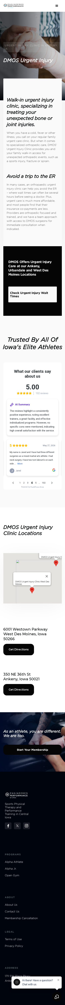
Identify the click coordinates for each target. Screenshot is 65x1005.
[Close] (47, 576)
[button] (57, 6)
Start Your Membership (32, 749)
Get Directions (19, 649)
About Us (11, 904)
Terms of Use (13, 939)
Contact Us (12, 911)
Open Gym (12, 875)
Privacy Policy (14, 945)
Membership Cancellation (21, 918)
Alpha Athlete (14, 861)
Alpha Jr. (10, 868)
